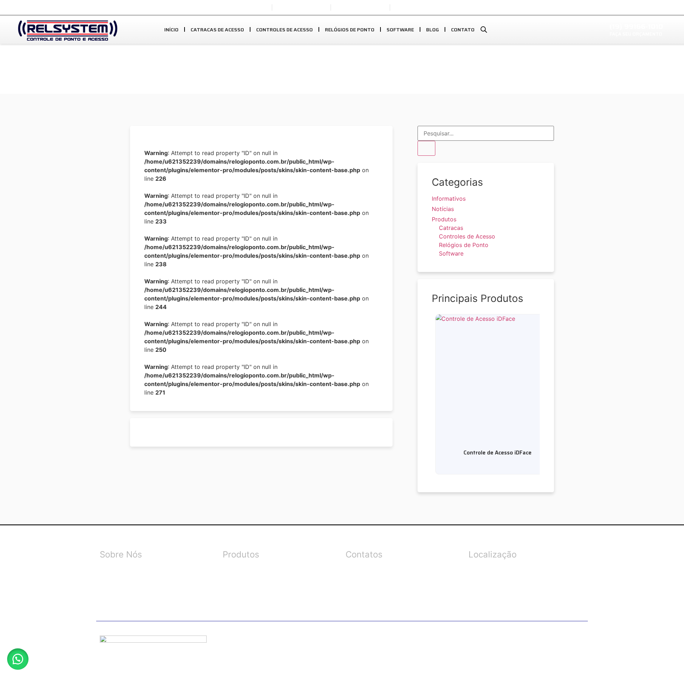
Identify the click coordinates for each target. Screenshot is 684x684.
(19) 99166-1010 (636, 26)
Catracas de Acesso (217, 30)
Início (171, 30)
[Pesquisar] (426, 148)
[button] (17, 659)
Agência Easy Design (400, 643)
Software (400, 30)
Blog (432, 30)
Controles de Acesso (284, 30)
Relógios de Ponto (349, 30)
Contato (463, 30)
